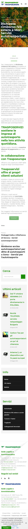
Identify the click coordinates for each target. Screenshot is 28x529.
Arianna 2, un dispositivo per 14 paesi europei (17, 355)
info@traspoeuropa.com (8, 505)
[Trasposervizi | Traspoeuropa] (10, 3)
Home (3, 17)
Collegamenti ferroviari (12, 426)
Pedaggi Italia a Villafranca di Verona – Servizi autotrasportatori (13, 238)
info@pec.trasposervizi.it (8, 469)
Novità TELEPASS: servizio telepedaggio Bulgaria (16, 319)
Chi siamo (7, 383)
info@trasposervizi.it (7, 467)
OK (17, 528)
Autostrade (8, 408)
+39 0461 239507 (8, 462)
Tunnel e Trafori (9, 419)
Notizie (6, 387)
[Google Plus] (12, 225)
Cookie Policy (16, 513)
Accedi (24, 513)
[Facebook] (7, 225)
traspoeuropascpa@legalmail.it (10, 507)
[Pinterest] (14, 225)
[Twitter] (9, 225)
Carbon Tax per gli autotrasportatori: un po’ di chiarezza (18, 338)
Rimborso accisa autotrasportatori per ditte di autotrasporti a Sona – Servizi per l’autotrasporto (13, 252)
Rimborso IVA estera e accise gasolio (14, 414)
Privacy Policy (6, 513)
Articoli (8, 17)
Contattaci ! (14, 218)
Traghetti (7, 422)
